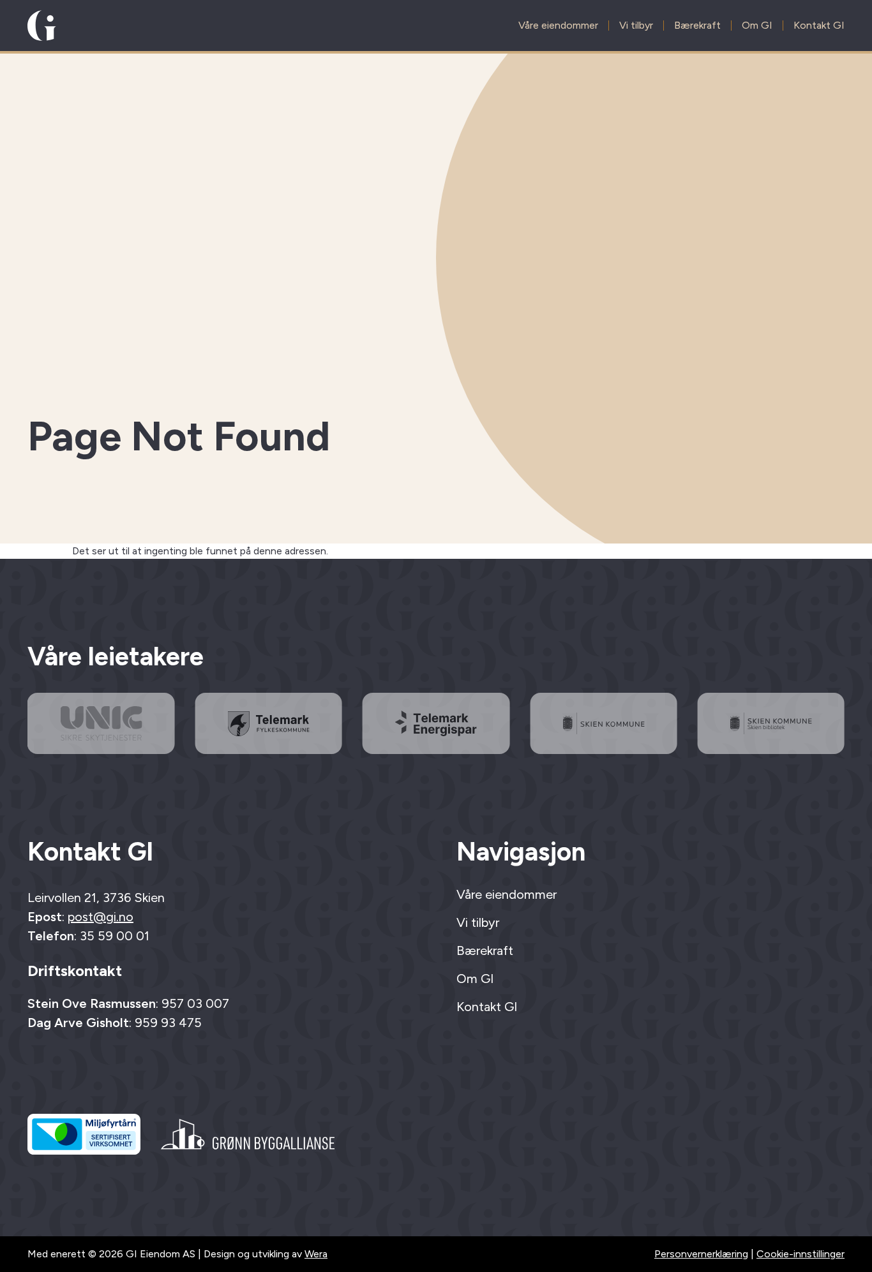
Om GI (757, 25)
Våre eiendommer (558, 25)
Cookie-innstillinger (800, 1254)
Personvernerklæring (701, 1254)
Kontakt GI (819, 25)
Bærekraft (697, 25)
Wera (315, 1254)
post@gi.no (100, 916)
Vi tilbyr (636, 25)
